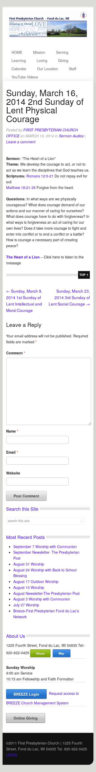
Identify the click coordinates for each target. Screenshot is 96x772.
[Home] (48, 37)
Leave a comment (20, 141)
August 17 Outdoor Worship (35, 581)
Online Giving (26, 718)
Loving (42, 60)
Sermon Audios (71, 135)
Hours (40, 653)
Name (12, 431)
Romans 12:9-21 (40, 175)
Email (12, 452)
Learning (19, 60)
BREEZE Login (26, 694)
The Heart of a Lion (23, 256)
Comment (15, 352)
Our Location (47, 68)
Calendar (19, 68)
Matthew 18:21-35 (21, 187)
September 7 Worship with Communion (45, 546)
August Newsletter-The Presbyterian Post (46, 593)
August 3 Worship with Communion (41, 599)
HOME (17, 52)
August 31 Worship (28, 564)
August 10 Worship (28, 587)
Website (13, 472)
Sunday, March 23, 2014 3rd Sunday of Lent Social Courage (69, 297)
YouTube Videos (25, 76)
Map (61, 653)
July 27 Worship (26, 604)
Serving (62, 52)
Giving (63, 60)
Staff (72, 68)
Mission (39, 52)
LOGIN (11, 754)
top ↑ (84, 274)
